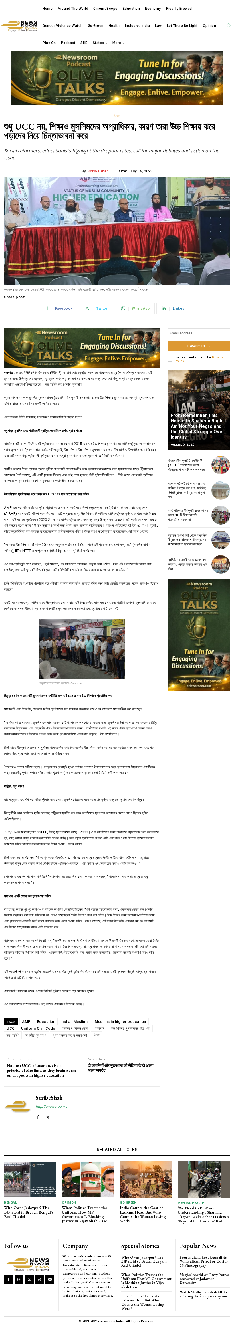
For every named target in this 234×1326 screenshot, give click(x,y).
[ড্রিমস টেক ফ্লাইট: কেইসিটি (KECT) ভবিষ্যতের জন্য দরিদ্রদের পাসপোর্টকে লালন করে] (220, 465)
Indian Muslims (74, 1021)
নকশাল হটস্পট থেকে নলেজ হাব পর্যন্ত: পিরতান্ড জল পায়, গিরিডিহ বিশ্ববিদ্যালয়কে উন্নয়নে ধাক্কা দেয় (187, 490)
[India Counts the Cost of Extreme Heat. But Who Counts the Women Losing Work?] (146, 1179)
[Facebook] (38, 1116)
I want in (196, 346)
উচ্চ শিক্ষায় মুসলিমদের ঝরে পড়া (130, 1028)
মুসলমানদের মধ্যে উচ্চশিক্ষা (70, 1035)
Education (46, 1021)
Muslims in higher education (120, 1021)
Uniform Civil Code (38, 1028)
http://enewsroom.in (52, 1106)
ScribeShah (97, 171)
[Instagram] (19, 1279)
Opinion (69, 1202)
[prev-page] (210, 380)
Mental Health (191, 1202)
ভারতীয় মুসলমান (35, 1035)
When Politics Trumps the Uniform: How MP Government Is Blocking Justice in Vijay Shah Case (84, 1214)
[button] (228, 25)
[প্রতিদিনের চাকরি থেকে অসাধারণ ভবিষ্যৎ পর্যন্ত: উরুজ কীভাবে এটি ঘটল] (220, 564)
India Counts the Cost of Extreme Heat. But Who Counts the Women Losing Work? (143, 1214)
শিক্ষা (117, 116)
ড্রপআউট (13, 1035)
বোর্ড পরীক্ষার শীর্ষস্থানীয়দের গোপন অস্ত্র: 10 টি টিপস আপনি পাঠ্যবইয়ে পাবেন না (188, 515)
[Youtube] (49, 1279)
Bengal (10, 1202)
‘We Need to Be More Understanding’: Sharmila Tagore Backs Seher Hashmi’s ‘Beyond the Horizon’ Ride (203, 1214)
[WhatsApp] (39, 1279)
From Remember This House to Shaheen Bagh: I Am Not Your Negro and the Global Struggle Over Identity (198, 426)
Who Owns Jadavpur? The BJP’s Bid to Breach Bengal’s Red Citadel (28, 1212)
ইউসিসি (99, 1028)
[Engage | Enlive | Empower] (29, 1264)
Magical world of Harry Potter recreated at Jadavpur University (204, 1278)
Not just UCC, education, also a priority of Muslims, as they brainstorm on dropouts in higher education (41, 1070)
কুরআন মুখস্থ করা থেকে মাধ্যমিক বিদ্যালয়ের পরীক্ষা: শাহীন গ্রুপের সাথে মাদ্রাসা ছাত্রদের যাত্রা (187, 539)
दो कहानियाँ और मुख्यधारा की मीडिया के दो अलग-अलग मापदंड (121, 1068)
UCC (11, 1028)
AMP (26, 1021)
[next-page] (220, 380)
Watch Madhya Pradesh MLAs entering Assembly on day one (204, 1294)
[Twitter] (48, 1116)
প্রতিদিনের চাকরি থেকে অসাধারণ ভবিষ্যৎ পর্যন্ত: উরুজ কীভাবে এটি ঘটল (187, 564)
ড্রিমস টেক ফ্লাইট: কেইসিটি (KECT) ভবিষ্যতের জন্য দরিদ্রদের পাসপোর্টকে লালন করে (186, 464)
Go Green (128, 1202)
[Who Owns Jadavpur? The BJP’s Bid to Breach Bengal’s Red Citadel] (30, 1179)
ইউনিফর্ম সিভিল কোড (75, 1028)
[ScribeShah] (17, 1106)
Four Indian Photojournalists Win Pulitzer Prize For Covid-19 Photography (204, 1261)
